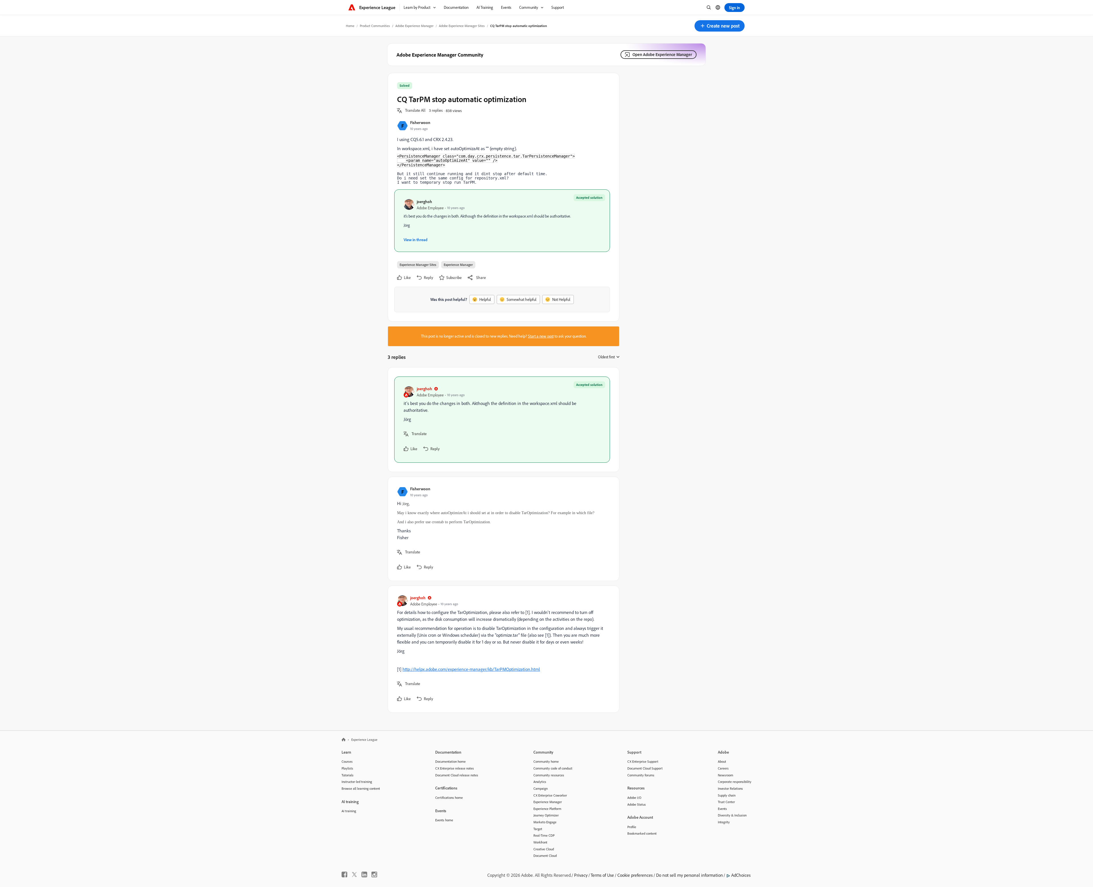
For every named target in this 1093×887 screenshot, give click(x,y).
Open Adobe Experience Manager (662, 54)
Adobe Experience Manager (414, 26)
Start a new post (541, 336)
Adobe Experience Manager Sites (462, 26)
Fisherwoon (420, 122)
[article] (502, 420)
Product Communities (375, 26)
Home (350, 26)
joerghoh (424, 201)
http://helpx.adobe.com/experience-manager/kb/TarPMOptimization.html (471, 669)
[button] (720, 26)
